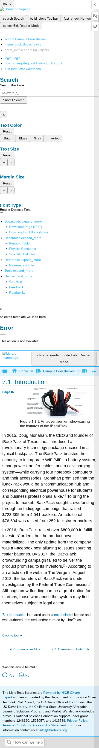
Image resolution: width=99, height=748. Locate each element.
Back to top (10, 635)
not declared (63, 615)
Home (23, 371)
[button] (16, 287)
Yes (11, 675)
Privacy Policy (77, 720)
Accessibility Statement (49, 725)
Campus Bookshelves (59, 371)
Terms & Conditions (17, 725)
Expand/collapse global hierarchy (7, 371)
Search (9, 742)
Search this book (12, 85)
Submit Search (13, 100)
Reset (7, 131)
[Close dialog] (3, 334)
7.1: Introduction (14, 615)
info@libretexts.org (52, 730)
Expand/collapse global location (94, 370)
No (27, 675)
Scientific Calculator (23, 254)
